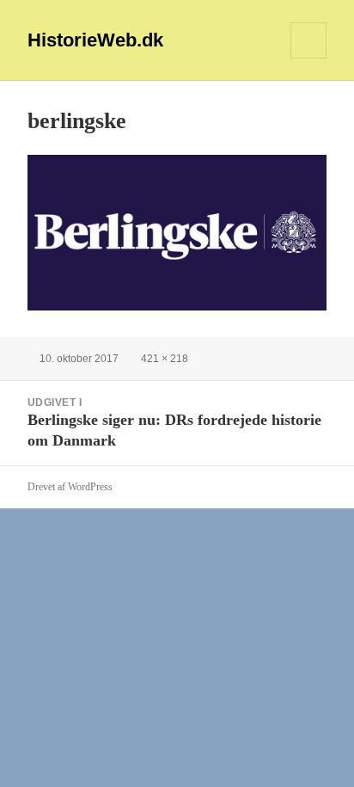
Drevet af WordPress (70, 487)
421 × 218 (164, 359)
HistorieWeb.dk (95, 40)
